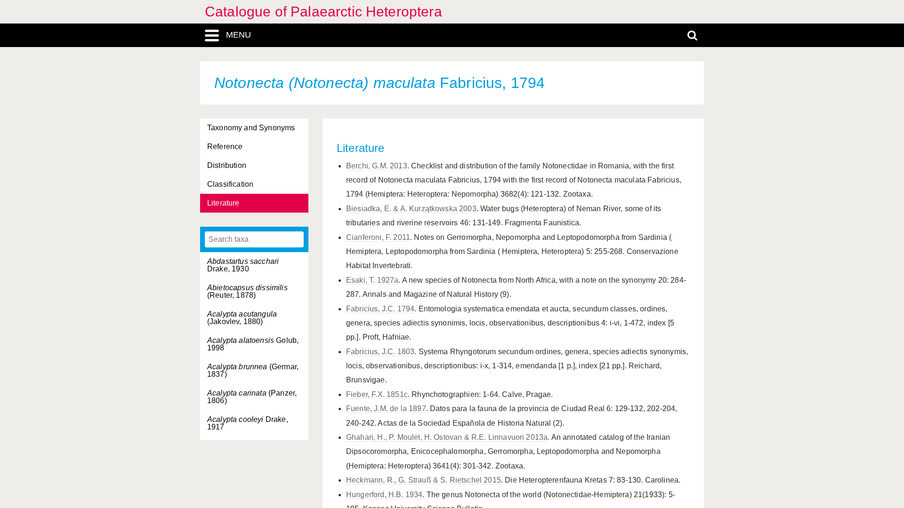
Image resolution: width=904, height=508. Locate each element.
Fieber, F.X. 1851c (377, 394)
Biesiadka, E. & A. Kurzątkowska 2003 (411, 209)
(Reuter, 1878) (247, 291)
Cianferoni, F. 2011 (378, 237)
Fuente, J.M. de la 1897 (386, 409)
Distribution (226, 165)
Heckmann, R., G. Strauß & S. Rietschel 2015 (423, 480)
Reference (224, 147)
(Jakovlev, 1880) (242, 317)
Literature (223, 203)
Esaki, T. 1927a (372, 280)
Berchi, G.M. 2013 (376, 166)
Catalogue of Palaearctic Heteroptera (323, 11)
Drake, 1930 (243, 265)
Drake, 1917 (247, 423)
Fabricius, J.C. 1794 (380, 309)
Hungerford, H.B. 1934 (384, 495)
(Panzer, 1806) (252, 397)
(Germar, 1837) (253, 370)
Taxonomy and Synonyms (251, 128)
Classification (230, 184)
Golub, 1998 (253, 344)
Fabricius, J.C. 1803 (380, 352)
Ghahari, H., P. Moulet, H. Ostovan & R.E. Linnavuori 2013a (447, 437)
